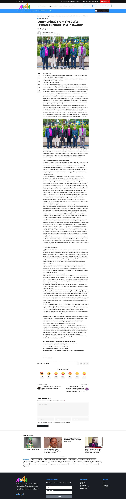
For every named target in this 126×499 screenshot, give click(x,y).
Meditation (94, 464)
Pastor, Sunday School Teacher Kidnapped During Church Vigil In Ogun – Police (72, 439)
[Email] (41, 29)
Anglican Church (35, 464)
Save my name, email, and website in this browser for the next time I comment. (54, 422)
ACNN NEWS (46, 32)
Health (41, 10)
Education (45, 10)
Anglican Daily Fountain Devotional (87, 459)
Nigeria (71, 464)
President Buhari (78, 461)
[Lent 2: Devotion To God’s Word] (32, 442)
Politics (50, 10)
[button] (43, 29)
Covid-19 (26, 464)
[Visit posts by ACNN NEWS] (39, 33)
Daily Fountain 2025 (28, 461)
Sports (25, 466)
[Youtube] (17, 494)
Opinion (37, 10)
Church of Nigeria (67, 461)
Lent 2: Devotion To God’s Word (31, 449)
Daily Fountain (72, 459)
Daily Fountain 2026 (55, 461)
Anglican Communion (37, 459)
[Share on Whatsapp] (39, 81)
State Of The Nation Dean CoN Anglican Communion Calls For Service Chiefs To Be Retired (93, 451)
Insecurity (44, 464)
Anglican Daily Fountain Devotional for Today (55, 459)
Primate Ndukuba (96, 461)
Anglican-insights (43, 18)
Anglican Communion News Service (58, 464)
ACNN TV (87, 461)
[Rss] (22, 494)
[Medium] (19, 494)
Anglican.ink (79, 464)
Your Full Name (49, 484)
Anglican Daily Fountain (42, 461)
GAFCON (50, 358)
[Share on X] (38, 29)
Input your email (50, 490)
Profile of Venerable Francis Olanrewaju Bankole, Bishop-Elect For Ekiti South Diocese (52, 451)
